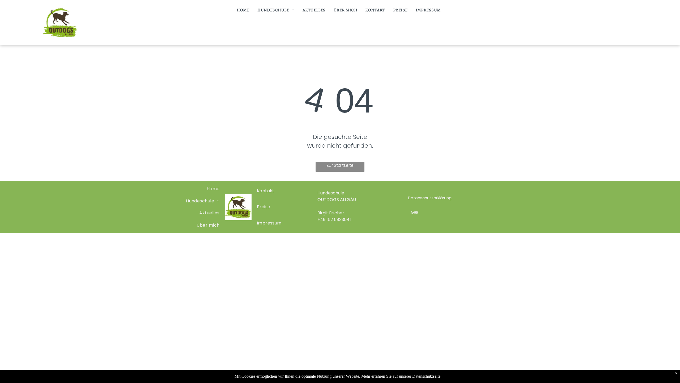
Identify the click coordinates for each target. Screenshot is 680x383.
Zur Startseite (340, 165)
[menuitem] (243, 10)
